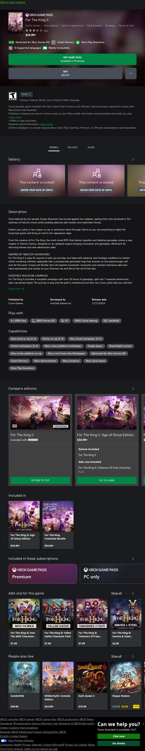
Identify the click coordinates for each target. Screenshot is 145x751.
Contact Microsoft (53, 744)
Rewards (5, 732)
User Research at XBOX (67, 723)
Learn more (15, 117)
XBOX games (27, 719)
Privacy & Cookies (76, 744)
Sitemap (37, 744)
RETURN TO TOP (40, 480)
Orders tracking (9, 727)
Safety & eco (32, 749)
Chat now (119, 736)
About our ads (49, 749)
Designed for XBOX (54, 732)
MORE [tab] (91, 147)
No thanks (118, 743)
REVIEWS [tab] (72, 147)
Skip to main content (12, 2)
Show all (116, 593)
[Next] (133, 159)
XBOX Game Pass (45, 719)
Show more (14, 288)
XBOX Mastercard (22, 732)
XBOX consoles (9, 719)
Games (37, 732)
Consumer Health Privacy (15, 744)
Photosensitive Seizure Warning (32, 723)
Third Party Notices (11, 749)
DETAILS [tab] (54, 147)
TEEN (24, 94)
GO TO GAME (106, 480)
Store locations (29, 727)
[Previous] (125, 159)
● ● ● (131, 73)
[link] (24, 525)
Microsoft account (92, 723)
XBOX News (86, 719)
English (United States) (14, 736)
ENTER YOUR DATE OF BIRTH (37, 190)
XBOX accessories (68, 719)
